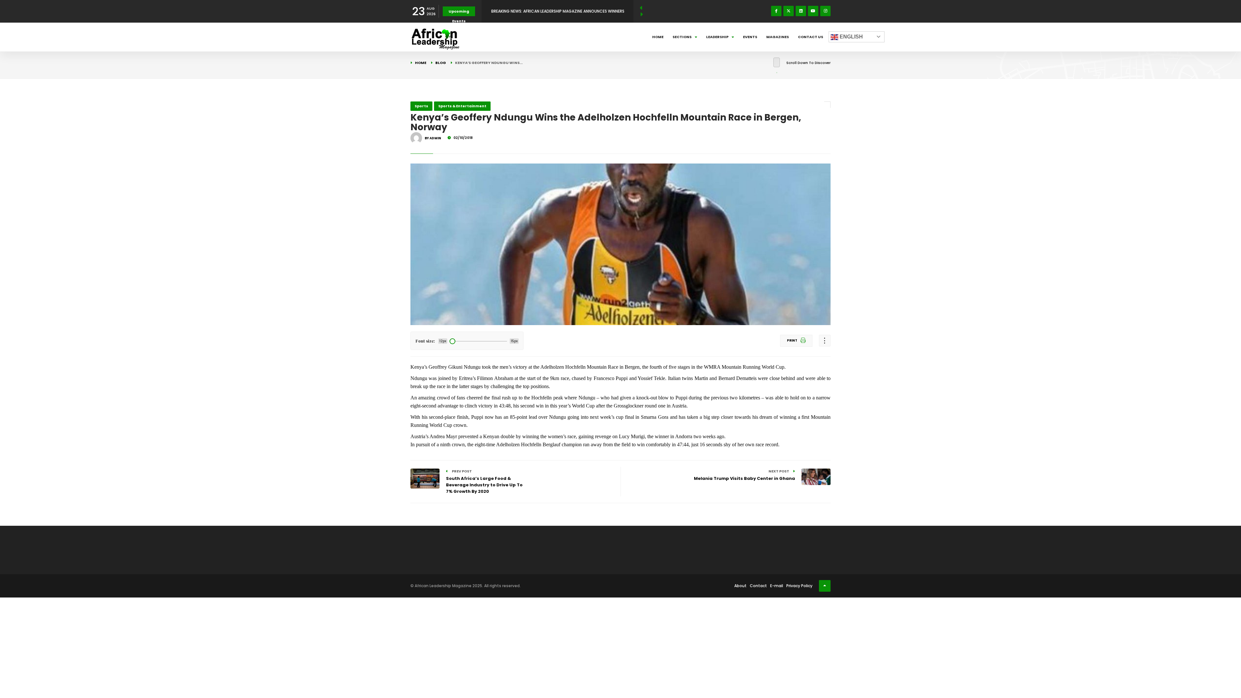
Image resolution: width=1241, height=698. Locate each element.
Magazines (777, 36)
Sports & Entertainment (462, 106)
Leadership (717, 36)
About (740, 585)
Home (657, 36)
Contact (758, 585)
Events (750, 36)
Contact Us (810, 36)
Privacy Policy (799, 585)
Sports (421, 106)
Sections (682, 36)
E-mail (776, 585)
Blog (440, 62)
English (850, 36)
